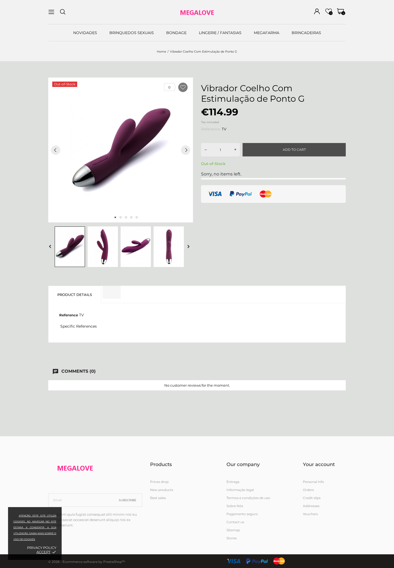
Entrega (232, 482)
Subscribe (127, 500)
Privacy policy (41, 547)
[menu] (51, 12)
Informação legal (240, 490)
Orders (308, 490)
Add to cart (294, 150)
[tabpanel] (120, 150)
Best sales (158, 498)
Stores (231, 538)
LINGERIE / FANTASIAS (220, 32)
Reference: (211, 129)
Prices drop (159, 482)
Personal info (313, 482)
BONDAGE (176, 32)
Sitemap (233, 530)
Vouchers (310, 514)
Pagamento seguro (242, 514)
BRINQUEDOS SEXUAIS (131, 32)
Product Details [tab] (74, 294)
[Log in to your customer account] (317, 11)
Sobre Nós (234, 506)
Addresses (311, 506)
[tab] (111, 292)
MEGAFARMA (266, 32)
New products (161, 490)
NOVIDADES (85, 32)
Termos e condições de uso (248, 498)
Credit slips (312, 498)
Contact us (235, 522)
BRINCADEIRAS (306, 32)
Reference (68, 315)
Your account (319, 464)
